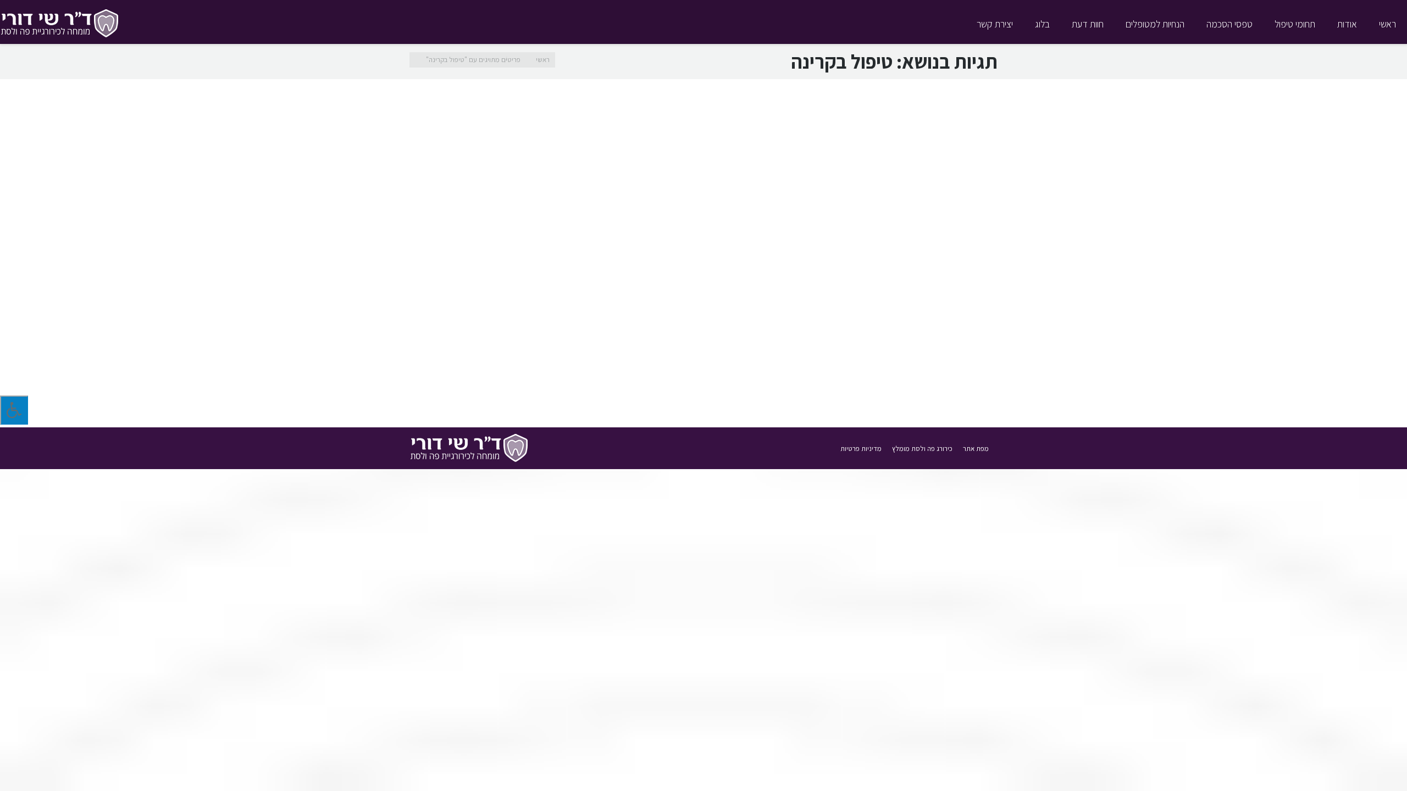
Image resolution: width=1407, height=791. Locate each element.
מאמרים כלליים (860, 383)
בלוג (925, 383)
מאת (807, 383)
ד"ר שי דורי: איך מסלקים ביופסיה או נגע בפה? (892, 332)
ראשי (543, 59)
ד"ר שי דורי (900, 383)
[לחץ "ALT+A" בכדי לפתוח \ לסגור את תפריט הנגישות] (14, 410)
